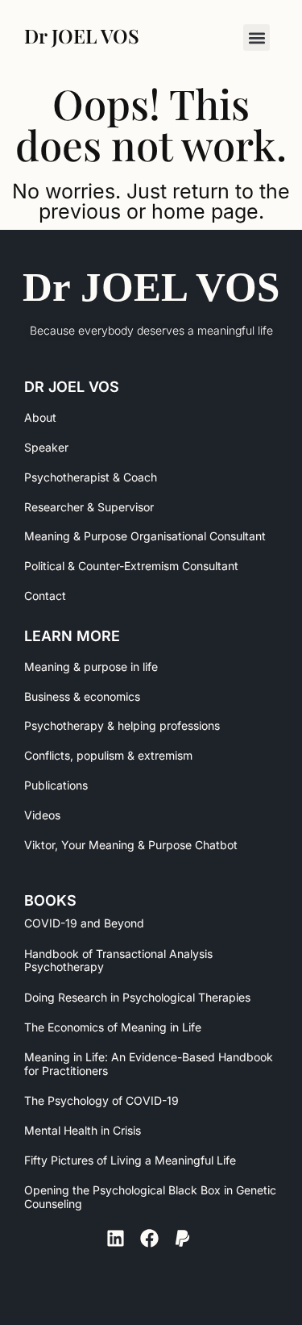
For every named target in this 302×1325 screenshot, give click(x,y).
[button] (256, 37)
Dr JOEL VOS (151, 287)
